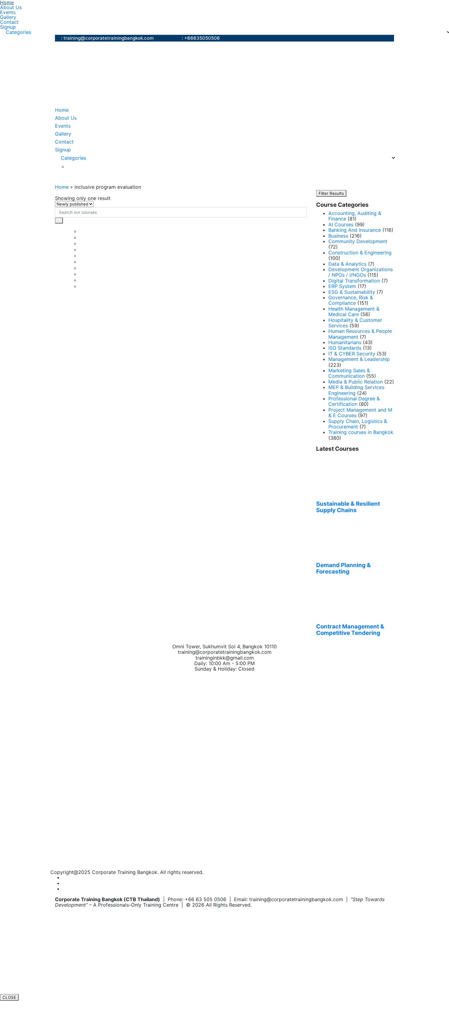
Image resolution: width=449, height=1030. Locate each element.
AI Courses (340, 224)
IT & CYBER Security (351, 354)
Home (7, 2)
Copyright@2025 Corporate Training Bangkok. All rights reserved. (126, 872)
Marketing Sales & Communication (349, 373)
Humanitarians (344, 342)
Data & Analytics (347, 264)
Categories (18, 32)
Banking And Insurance (354, 230)
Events (8, 12)
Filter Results (331, 193)
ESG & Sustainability (351, 292)
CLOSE (9, 997)
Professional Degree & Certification (354, 401)
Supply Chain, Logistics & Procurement (357, 424)
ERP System (342, 286)
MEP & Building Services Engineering (356, 390)
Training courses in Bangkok (360, 432)
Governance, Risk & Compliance (350, 300)
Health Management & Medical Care (353, 311)
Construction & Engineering (360, 252)
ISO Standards (344, 348)
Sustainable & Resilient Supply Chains (348, 507)
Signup (8, 26)
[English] (70, 166)
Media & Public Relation (355, 382)
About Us (11, 7)
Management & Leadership (359, 359)
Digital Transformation (354, 281)
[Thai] (78, 166)
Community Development (357, 241)
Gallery (8, 17)
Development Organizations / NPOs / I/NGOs (360, 272)
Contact (9, 22)
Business (338, 236)
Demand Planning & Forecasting (343, 568)
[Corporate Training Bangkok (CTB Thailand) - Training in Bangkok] (131, 74)
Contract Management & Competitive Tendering (350, 630)
